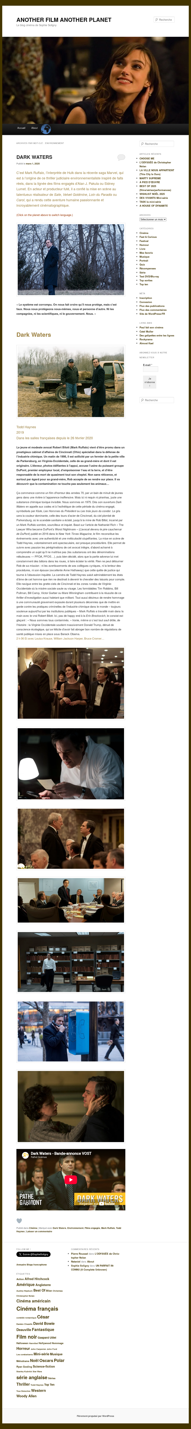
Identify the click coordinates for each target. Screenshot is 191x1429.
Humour (144, 245)
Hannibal (33, 1343)
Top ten (144, 284)
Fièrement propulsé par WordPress (95, 1416)
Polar (59, 1360)
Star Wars (37, 1371)
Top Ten (49, 1385)
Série (142, 272)
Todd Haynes (37, 1384)
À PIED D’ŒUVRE (150, 182)
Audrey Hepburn (24, 1290)
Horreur (23, 1348)
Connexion (146, 302)
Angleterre (43, 1284)
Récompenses (148, 268)
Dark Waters (59, 1228)
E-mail (147, 364)
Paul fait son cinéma (151, 327)
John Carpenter (38, 1349)
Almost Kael (147, 343)
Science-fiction (44, 1366)
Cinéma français (37, 1308)
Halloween (22, 1343)
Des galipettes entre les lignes (157, 335)
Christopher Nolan (25, 1295)
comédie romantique (26, 1317)
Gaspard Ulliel (47, 1337)
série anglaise (31, 1377)
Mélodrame (22, 1361)
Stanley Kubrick (24, 1371)
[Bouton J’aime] (19, 1221)
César (43, 1316)
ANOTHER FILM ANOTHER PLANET (63, 19)
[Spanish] (45, 126)
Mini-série (41, 1354)
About (34, 128)
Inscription (146, 298)
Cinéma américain (33, 1301)
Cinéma (33, 1228)
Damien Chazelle (24, 1324)
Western (38, 1390)
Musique (144, 256)
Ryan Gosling (24, 1366)
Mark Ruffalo (108, 1228)
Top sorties (146, 280)
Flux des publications (152, 306)
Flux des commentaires (153, 310)
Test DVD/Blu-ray (149, 276)
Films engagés (92, 1228)
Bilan (49, 1290)
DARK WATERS (34, 156)
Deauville (23, 1329)
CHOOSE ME (147, 158)
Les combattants (24, 1354)
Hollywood (45, 1343)
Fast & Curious (148, 237)
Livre (142, 249)
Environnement (75, 1228)
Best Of (39, 1290)
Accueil (21, 128)
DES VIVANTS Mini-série (154, 198)
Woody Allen (26, 1396)
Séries (51, 1378)
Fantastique (43, 1329)
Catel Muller (146, 331)
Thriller (23, 1384)
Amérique (25, 1284)
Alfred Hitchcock (37, 1278)
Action (20, 1279)
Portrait (144, 260)
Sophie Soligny (80, 1265)
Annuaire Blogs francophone (31, 1264)
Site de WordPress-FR (152, 313)
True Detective (23, 1391)
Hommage (57, 1343)
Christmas (58, 1290)
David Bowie (44, 1323)
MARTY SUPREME (150, 178)
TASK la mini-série (150, 201)
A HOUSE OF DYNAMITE (154, 205)
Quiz (142, 264)
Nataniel (75, 1261)
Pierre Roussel (79, 1253)
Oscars (46, 1360)
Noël (34, 1360)
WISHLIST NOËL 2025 (152, 194)
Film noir (26, 1336)
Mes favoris (146, 252)
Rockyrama (146, 339)
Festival (144, 241)
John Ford (52, 1349)
